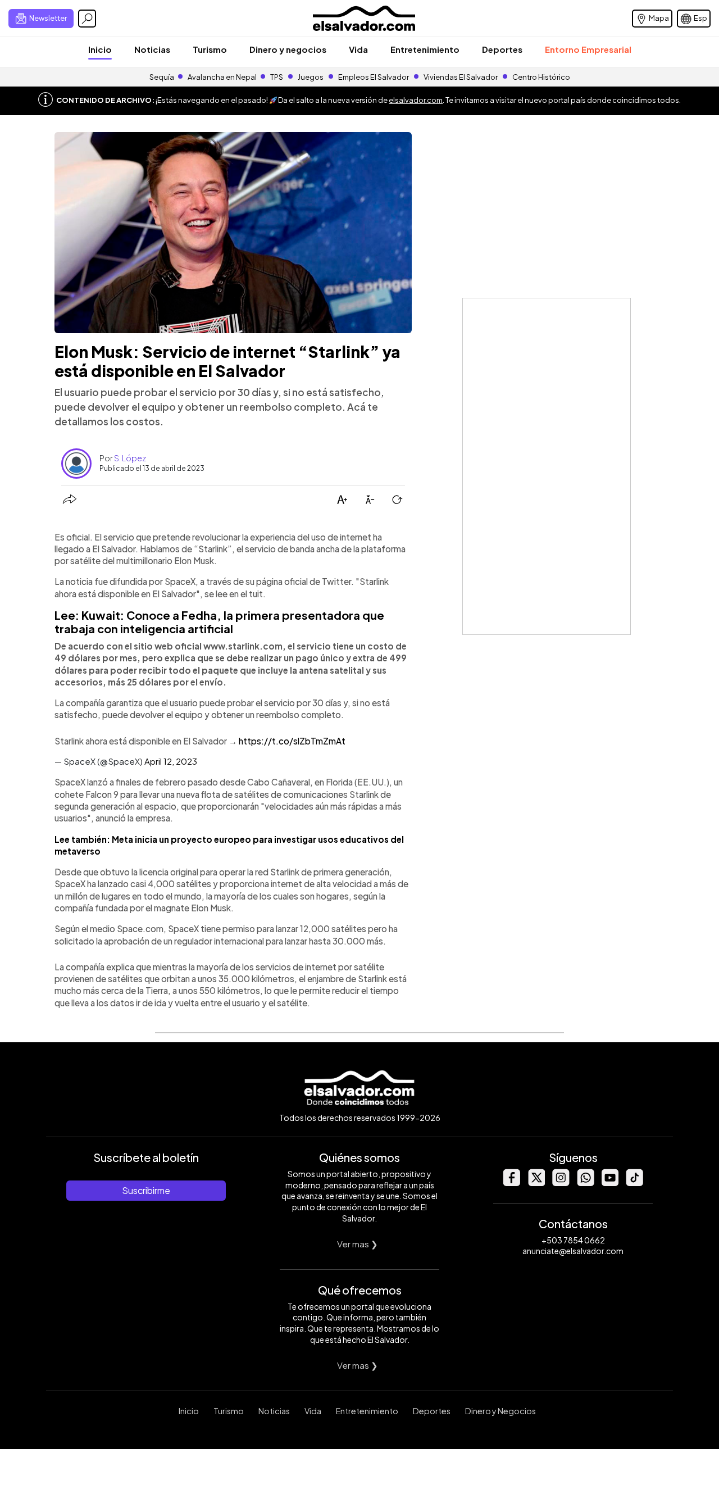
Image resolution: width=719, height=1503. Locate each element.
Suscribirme (146, 1190)
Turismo (210, 49)
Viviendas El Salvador (461, 76)
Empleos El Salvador (373, 76)
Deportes (502, 49)
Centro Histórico (541, 76)
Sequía (161, 76)
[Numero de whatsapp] (585, 1183)
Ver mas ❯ (357, 1243)
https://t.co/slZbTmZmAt (292, 740)
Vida (358, 49)
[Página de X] (536, 1183)
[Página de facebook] (511, 1183)
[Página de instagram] (561, 1183)
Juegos (311, 76)
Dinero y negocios (287, 49)
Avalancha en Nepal (222, 76)
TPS (276, 76)
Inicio (100, 49)
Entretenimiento (424, 49)
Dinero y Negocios (500, 1411)
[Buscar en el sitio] (87, 19)
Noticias (152, 49)
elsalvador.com (416, 100)
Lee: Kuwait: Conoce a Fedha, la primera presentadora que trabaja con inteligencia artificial (219, 621)
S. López (130, 458)
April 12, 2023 (170, 761)
